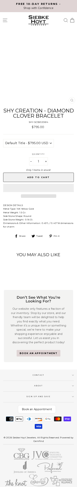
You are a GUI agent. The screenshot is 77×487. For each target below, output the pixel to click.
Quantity (38, 154)
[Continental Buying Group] (21, 459)
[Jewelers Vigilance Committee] (47, 459)
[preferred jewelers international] (50, 472)
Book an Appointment (37, 409)
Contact (38, 375)
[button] (38, 188)
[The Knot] (16, 485)
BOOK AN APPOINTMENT (38, 353)
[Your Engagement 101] (38, 485)
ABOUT (38, 386)
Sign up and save (39, 396)
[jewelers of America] (25, 472)
